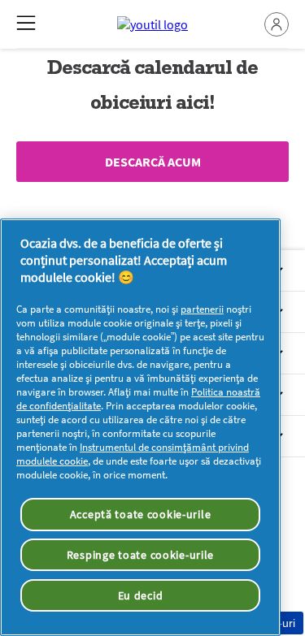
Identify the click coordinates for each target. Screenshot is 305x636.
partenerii (202, 309)
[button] (276, 24)
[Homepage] (152, 24)
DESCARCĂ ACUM (153, 162)
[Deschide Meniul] (26, 22)
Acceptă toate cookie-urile (140, 514)
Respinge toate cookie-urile (140, 554)
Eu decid (140, 595)
